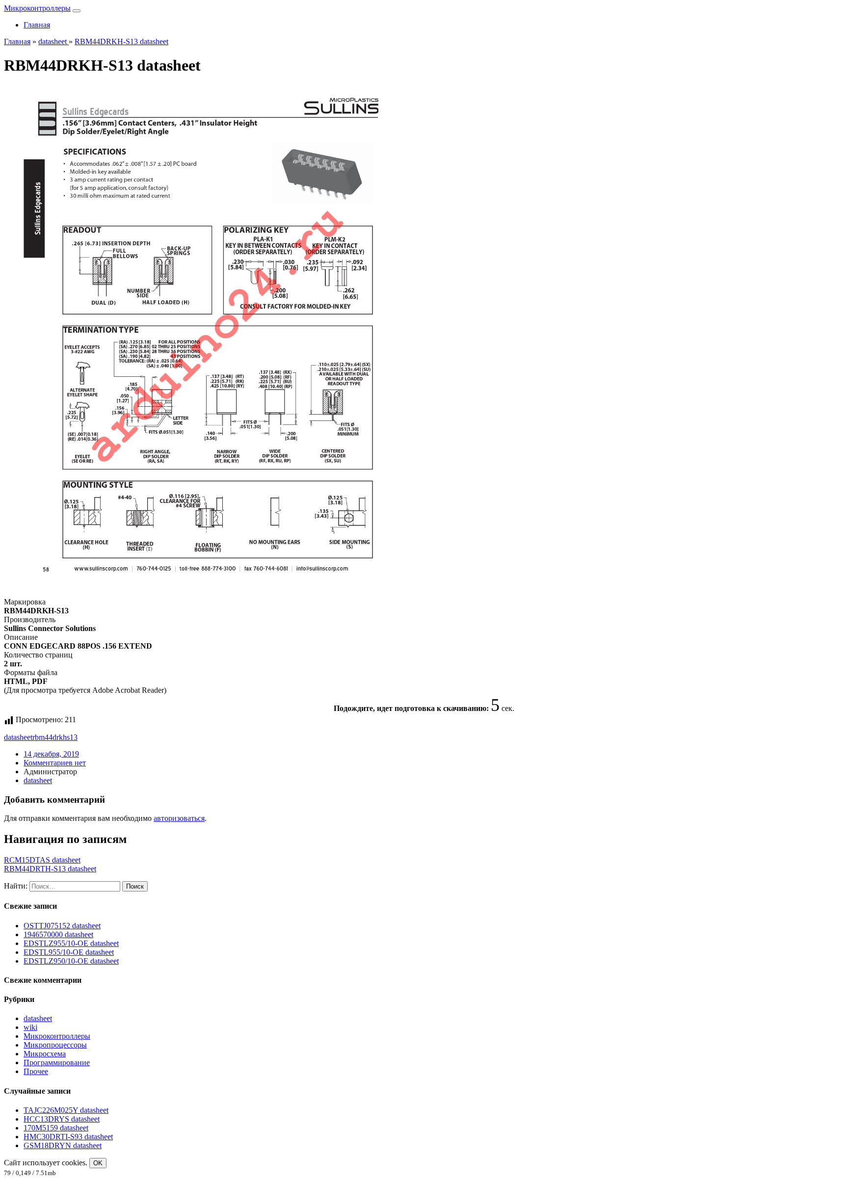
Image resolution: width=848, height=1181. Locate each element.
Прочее (36, 1071)
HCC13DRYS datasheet (62, 1119)
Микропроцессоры (55, 1045)
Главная (37, 25)
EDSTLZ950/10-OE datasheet (71, 961)
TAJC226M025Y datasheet (66, 1110)
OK (98, 1163)
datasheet (18, 737)
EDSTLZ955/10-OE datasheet (71, 943)
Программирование (57, 1062)
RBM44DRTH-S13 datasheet (50, 869)
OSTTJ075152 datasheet (62, 925)
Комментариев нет (55, 763)
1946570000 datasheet (58, 934)
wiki (30, 1027)
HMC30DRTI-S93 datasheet (68, 1136)
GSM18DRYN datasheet (63, 1145)
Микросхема (45, 1054)
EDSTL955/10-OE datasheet (69, 952)
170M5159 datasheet (56, 1128)
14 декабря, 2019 (51, 754)
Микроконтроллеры (37, 8)
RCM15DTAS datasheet (42, 860)
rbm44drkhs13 (55, 737)
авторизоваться (179, 818)
